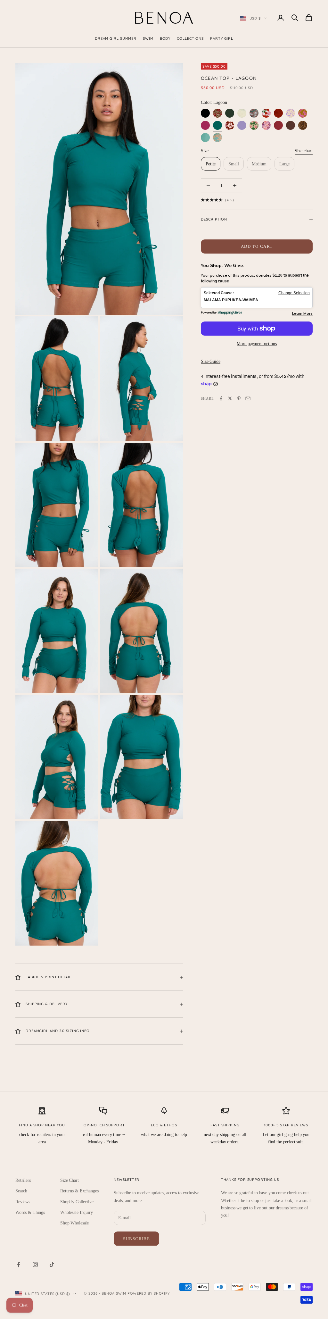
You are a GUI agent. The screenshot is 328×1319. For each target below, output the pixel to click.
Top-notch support (103, 1125)
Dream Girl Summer (115, 38)
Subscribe (136, 1238)
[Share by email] (247, 398)
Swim (148, 38)
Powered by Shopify (148, 1293)
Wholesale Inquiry (76, 1212)
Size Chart (69, 1180)
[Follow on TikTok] (52, 1264)
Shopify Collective (76, 1201)
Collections (190, 38)
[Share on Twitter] (230, 398)
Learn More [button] (302, 313)
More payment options (256, 343)
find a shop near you (42, 1125)
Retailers (23, 1180)
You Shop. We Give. (222, 265)
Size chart (304, 150)
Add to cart (257, 246)
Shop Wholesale (74, 1223)
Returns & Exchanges (79, 1191)
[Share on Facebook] (221, 398)
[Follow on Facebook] (18, 1264)
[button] (257, 297)
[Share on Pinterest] (239, 398)
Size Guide (210, 361)
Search (21, 1191)
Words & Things (30, 1212)
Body (165, 38)
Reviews (22, 1201)
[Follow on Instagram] (35, 1264)
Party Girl (221, 38)
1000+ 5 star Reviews (286, 1125)
